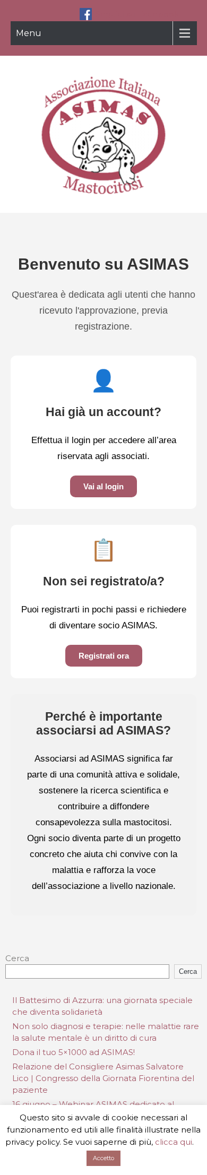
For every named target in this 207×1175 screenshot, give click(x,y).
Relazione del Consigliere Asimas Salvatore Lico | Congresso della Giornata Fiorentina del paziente (103, 1078)
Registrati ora (104, 655)
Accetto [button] (103, 1158)
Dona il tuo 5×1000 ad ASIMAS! (73, 1052)
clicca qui (173, 1142)
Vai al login (103, 486)
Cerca (17, 958)
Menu (28, 33)
